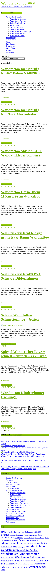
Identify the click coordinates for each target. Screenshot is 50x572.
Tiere (15, 546)
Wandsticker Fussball (27, 550)
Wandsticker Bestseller (14, 17)
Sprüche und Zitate (17, 29)
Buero (40, 535)
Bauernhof (31, 532)
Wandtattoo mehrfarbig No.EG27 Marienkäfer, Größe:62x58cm (20, 114)
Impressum (10, 52)
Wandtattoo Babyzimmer (15, 516)
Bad (26, 532)
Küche (8, 42)
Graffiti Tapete (15, 482)
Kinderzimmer (11, 46)
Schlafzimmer (11, 40)
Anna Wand (20, 532)
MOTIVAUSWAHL (8, 344)
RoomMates (34, 540)
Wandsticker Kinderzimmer (16, 511)
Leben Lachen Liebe (17, 23)
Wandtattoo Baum (16, 507)
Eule (12, 537)
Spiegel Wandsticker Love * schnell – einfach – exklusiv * (24, 354)
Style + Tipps (10, 48)
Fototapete (9, 480)
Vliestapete (21, 547)
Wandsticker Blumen (18, 19)
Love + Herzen (15, 25)
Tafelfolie (9, 547)
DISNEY (5, 537)
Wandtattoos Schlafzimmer (24, 564)
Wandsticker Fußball (17, 34)
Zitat (3, 569)
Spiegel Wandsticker (34, 543)
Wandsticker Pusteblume (19, 21)
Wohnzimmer (10, 38)
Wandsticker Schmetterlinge (20, 31)
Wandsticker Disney (17, 36)
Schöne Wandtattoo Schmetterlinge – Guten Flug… (20, 319)
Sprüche (44, 543)
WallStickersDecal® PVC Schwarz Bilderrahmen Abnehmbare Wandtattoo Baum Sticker (21, 280)
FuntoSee (26, 538)
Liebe (3, 540)
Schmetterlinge (8, 543)
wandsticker (9, 550)
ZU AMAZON (6, 102)
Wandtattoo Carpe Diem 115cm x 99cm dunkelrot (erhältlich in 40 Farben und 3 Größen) (25, 198)
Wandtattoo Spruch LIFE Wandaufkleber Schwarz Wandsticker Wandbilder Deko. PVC (21, 157)
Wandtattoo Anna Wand (14, 514)
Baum (37, 531)
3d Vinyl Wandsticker (9, 532)
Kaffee (47, 538)
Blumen (5, 534)
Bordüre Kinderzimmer (14, 478)
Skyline (19, 543)
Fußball (31, 538)
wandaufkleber (35, 546)
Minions (7, 540)
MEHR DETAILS (8, 104)
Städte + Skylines (16, 27)
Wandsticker (14, 488)
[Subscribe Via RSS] (25, 9)
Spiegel (26, 543)
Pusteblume (24, 540)
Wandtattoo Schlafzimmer (15, 520)
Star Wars (3, 547)
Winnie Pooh (25, 567)
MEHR (3, 346)
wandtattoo (7, 557)
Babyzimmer (10, 44)
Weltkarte (18, 567)
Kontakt (9, 50)
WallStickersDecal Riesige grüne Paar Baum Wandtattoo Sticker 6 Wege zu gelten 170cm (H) (25, 239)
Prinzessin (14, 540)
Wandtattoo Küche (12, 518)
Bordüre (12, 535)
